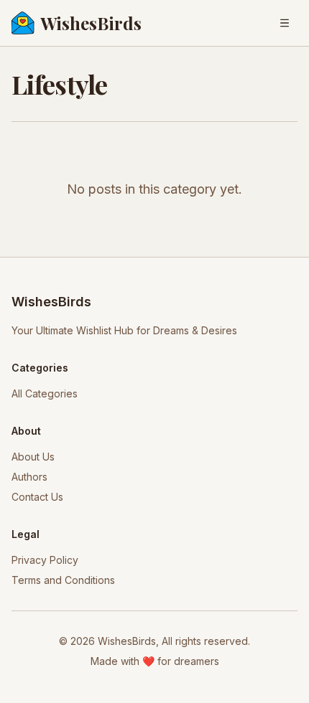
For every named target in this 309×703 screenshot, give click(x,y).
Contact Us (37, 497)
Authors (29, 477)
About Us (33, 456)
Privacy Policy (44, 560)
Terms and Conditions (63, 580)
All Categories (44, 393)
